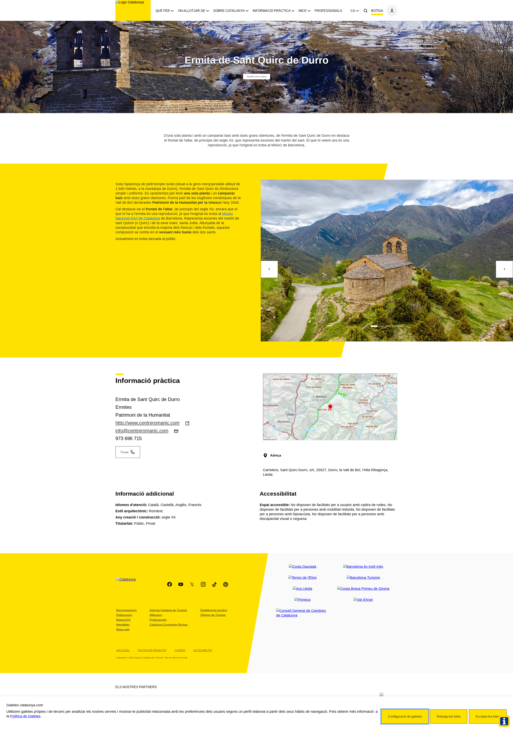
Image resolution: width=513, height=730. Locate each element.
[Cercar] (365, 11)
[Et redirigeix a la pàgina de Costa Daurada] (302, 566)
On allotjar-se (191, 10)
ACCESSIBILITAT (202, 650)
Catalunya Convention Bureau (168, 624)
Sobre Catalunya (229, 10)
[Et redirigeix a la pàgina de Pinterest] (225, 584)
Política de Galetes (25, 716)
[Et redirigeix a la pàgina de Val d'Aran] (363, 599)
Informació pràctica (272, 10)
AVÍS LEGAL (123, 650)
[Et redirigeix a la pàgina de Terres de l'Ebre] (302, 577)
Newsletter (123, 624)
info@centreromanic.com (141, 430)
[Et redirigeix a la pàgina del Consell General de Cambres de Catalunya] (302, 613)
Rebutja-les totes (449, 716)
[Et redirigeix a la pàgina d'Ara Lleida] (302, 588)
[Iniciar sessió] (392, 11)
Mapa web (122, 629)
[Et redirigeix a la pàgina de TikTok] (214, 584)
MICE (303, 10)
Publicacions (124, 615)
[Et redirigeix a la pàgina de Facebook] (169, 584)
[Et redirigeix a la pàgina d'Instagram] (203, 584)
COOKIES (180, 650)
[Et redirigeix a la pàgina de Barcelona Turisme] (363, 577)
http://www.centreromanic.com (147, 422)
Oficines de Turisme (213, 615)
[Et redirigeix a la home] (133, 10)
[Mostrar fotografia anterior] (269, 269)
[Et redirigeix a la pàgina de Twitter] (192, 584)
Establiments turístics (213, 610)
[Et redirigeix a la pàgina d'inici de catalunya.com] (128, 584)
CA (352, 10)
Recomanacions (126, 610)
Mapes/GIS (123, 619)
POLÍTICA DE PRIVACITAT (152, 650)
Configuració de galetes (405, 716)
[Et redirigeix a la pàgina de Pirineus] (302, 599)
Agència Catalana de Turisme (168, 610)
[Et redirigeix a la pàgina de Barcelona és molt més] (363, 566)
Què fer (163, 10)
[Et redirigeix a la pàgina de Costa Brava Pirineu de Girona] (363, 588)
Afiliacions (155, 615)
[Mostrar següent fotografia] (504, 269)
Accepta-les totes (488, 716)
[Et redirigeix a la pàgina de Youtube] (180, 584)
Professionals (328, 10)
